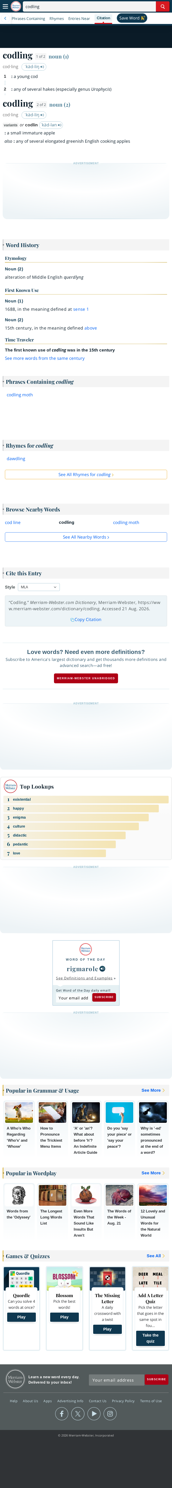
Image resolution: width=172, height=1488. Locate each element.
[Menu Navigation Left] (5, 18)
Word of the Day (85, 959)
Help (14, 1401)
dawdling (16, 458)
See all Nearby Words (84, 537)
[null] (102, 969)
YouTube (94, 1414)
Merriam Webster (15, 1379)
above (90, 328)
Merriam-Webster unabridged (86, 678)
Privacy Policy (124, 1401)
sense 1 (81, 309)
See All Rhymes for (84, 474)
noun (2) (59, 104)
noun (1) (59, 56)
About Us (31, 1401)
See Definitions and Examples (84, 978)
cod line (13, 522)
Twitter (77, 1414)
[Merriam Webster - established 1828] (16, 6)
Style (10, 587)
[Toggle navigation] (5, 6)
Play (21, 1317)
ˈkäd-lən (49, 125)
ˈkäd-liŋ (32, 66)
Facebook (61, 1414)
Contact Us (98, 1401)
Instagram (110, 1414)
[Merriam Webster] (85, 949)
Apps (48, 1401)
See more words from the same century (45, 358)
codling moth (20, 395)
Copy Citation (88, 619)
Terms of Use (151, 1401)
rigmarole (83, 968)
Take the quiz (150, 1338)
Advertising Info (71, 1401)
